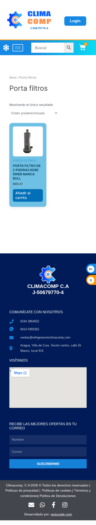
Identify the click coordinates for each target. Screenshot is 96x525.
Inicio (13, 77)
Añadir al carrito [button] (23, 195)
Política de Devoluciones (58, 496)
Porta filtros (24, 160)
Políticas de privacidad (21, 490)
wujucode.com (61, 514)
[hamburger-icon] (18, 47)
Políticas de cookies (56, 490)
